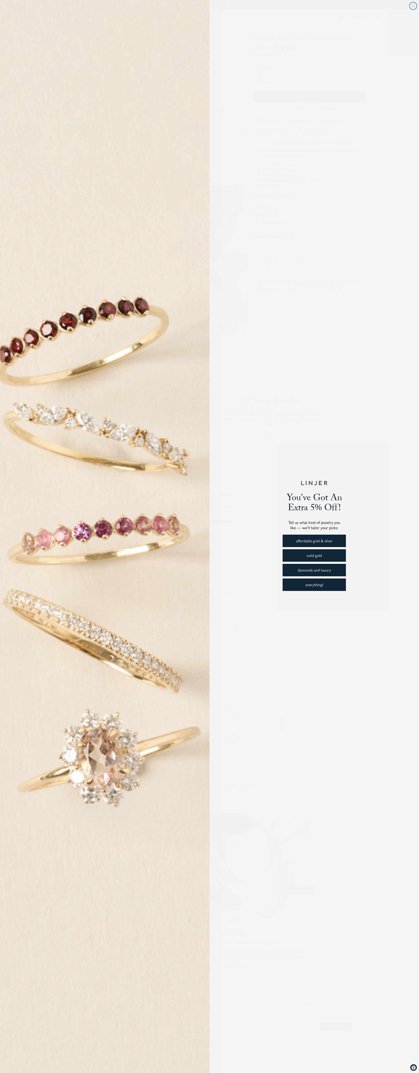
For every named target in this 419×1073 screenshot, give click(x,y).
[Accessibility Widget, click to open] (413, 1067)
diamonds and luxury (314, 570)
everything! (314, 584)
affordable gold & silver (314, 540)
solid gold (314, 555)
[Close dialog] (413, 6)
